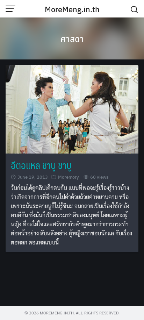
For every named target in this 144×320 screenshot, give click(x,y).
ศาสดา (72, 38)
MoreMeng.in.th (72, 9)
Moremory (68, 176)
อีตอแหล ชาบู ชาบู (41, 165)
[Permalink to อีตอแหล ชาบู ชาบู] (72, 108)
